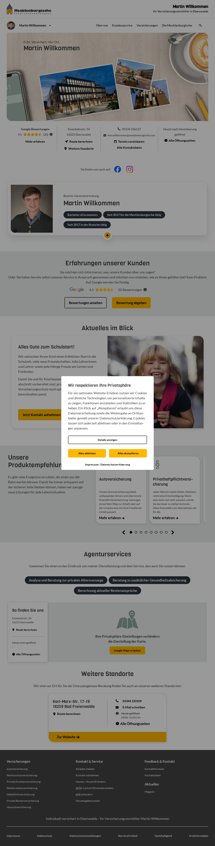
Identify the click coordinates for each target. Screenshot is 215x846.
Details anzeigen (107, 439)
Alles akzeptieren (128, 453)
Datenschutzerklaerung (115, 464)
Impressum (92, 464)
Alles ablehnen (87, 453)
